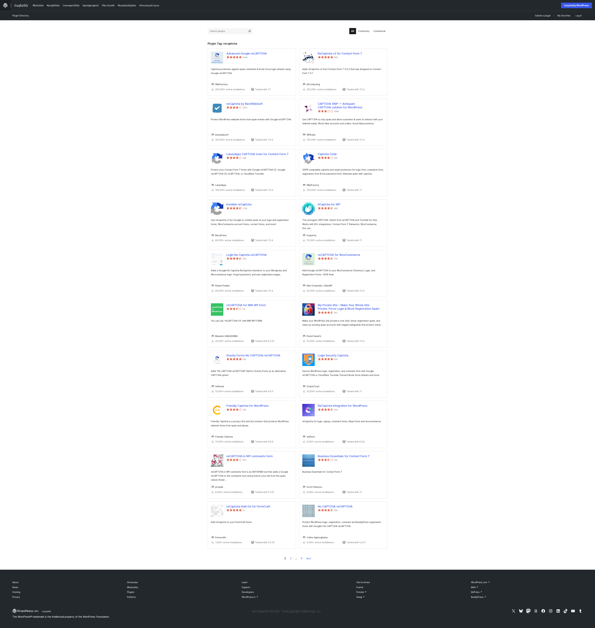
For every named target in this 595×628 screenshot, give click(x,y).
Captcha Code (327, 154)
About (15, 582)
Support (246, 587)
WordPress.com (480, 582)
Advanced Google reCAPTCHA (246, 53)
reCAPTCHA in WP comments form (249, 456)
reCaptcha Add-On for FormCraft (248, 506)
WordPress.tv (250, 597)
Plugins (130, 592)
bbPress (476, 592)
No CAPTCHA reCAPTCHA (335, 506)
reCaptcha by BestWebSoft (244, 103)
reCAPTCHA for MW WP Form (246, 305)
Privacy (16, 597)
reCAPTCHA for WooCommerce (339, 254)
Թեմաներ (132, 587)
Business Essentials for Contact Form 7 (344, 456)
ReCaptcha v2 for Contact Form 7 (340, 53)
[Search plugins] (250, 31)
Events (359, 587)
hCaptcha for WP (329, 204)
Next (308, 558)
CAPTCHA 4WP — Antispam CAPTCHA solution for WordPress (340, 105)
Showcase (132, 582)
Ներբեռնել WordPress (576, 5)
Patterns (131, 597)
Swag (360, 597)
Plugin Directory (20, 15)
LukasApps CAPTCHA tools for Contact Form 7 (257, 154)
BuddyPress (478, 597)
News (15, 587)
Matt (474, 587)
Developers (248, 592)
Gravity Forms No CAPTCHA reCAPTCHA (253, 355)
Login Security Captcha (333, 355)
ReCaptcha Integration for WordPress (342, 405)
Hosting (16, 592)
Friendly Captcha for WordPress (247, 405)
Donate (361, 592)
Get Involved (363, 582)
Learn (244, 582)
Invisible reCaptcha (238, 204)
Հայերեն (46, 611)
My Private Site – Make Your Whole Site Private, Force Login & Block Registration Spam (348, 306)
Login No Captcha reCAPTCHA (246, 254)
